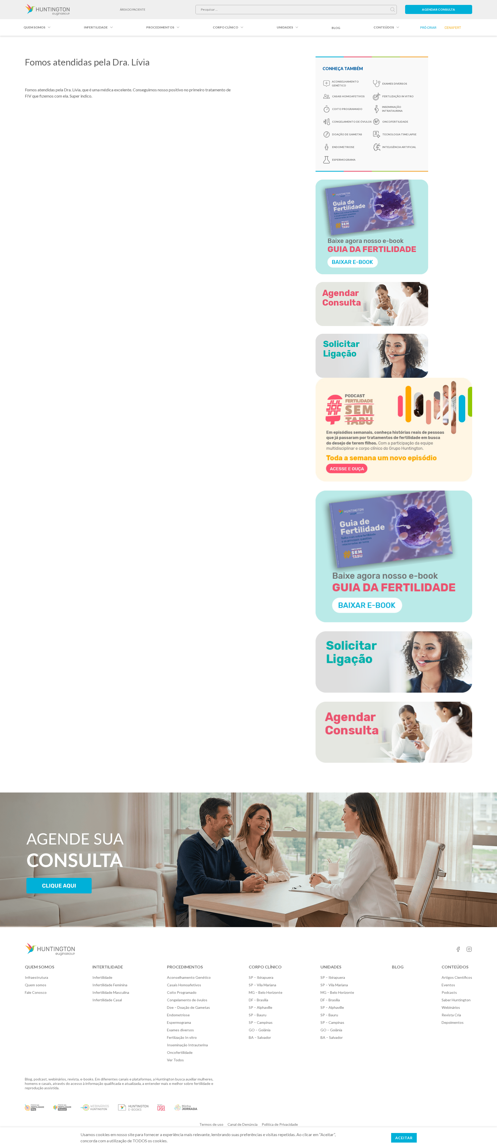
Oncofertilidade (395, 121)
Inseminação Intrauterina (187, 1045)
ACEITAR (404, 1138)
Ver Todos (175, 1060)
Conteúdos (384, 27)
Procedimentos (160, 27)
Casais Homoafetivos (348, 96)
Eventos (448, 985)
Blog (336, 28)
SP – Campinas (261, 1022)
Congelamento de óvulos (352, 121)
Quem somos (34, 27)
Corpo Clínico (225, 27)
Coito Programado (347, 108)
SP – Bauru (257, 1015)
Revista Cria (451, 1015)
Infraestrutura (36, 977)
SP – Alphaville (260, 1007)
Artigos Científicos (457, 977)
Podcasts (449, 992)
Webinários (451, 1007)
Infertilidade (96, 27)
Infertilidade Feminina (109, 985)
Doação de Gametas (347, 134)
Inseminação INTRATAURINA (392, 108)
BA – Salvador (260, 1037)
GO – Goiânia (260, 1030)
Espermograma (179, 1022)
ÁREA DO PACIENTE (132, 9)
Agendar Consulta (438, 9)
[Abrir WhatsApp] (484, 1135)
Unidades (285, 27)
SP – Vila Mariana (262, 985)
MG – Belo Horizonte (265, 992)
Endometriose (343, 147)
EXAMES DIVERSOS (394, 83)
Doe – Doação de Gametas (188, 1007)
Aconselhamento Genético (189, 977)
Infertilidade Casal (107, 1000)
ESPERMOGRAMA (343, 159)
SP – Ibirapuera (261, 977)
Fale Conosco (36, 992)
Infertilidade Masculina (110, 992)
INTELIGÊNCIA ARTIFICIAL (399, 147)
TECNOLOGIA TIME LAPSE (399, 134)
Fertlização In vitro (398, 96)
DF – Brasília (258, 1000)
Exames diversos (180, 1030)
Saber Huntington (456, 1000)
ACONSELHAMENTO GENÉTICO (345, 83)
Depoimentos (453, 1022)
